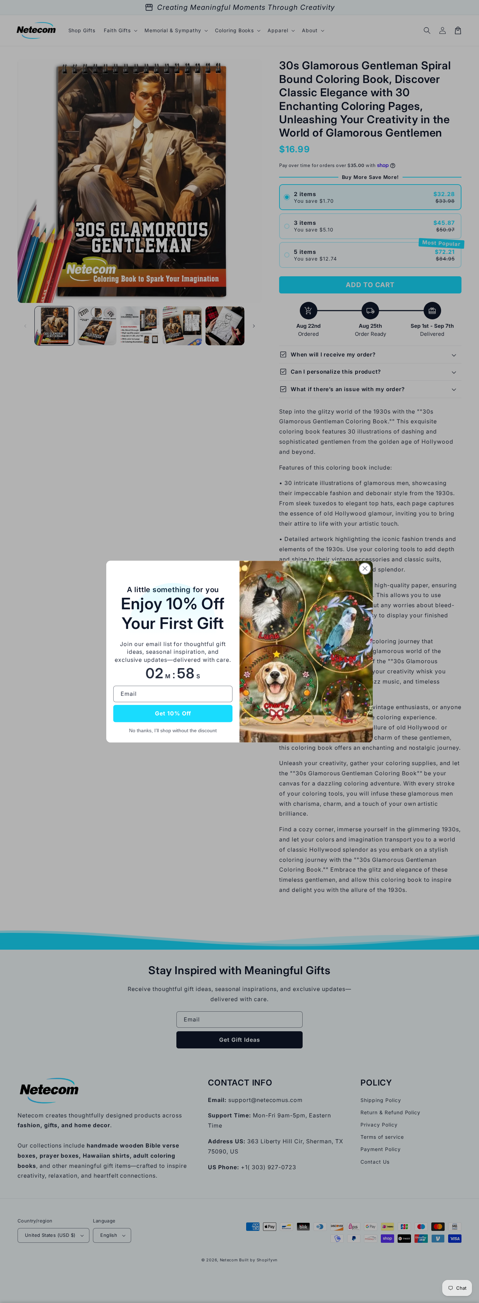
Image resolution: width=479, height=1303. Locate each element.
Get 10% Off (173, 713)
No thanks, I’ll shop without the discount (173, 730)
